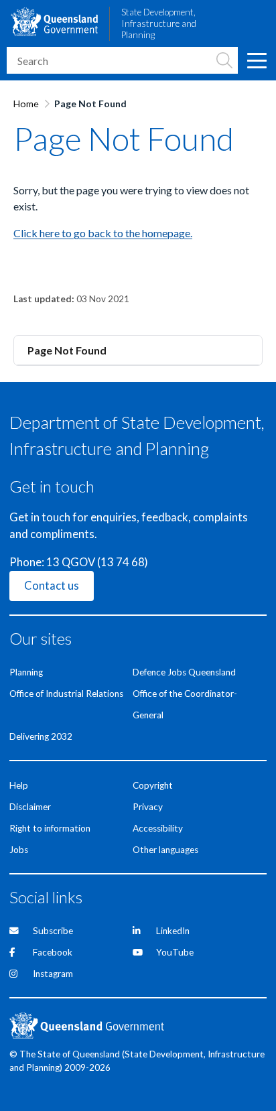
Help (18, 785)
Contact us (51, 585)
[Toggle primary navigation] (256, 60)
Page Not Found (67, 350)
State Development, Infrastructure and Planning (158, 23)
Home (26, 103)
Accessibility (158, 828)
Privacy (148, 806)
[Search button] (224, 60)
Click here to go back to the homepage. (102, 232)
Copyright (153, 785)
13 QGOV (70, 562)
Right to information (49, 828)
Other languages (165, 849)
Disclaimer (30, 806)
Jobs (18, 849)
